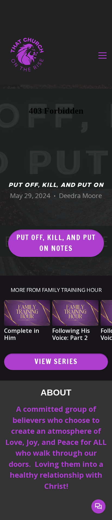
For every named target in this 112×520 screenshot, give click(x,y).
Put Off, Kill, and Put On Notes (56, 243)
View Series (56, 361)
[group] (27, 322)
